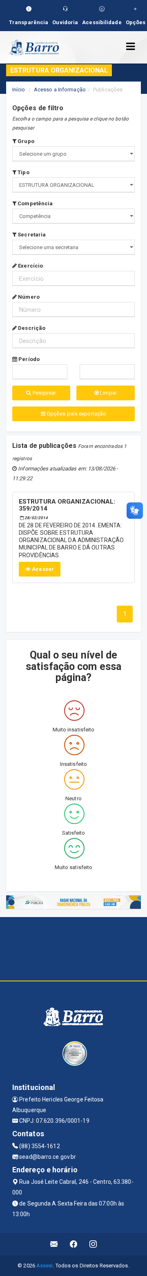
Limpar (108, 393)
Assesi (44, 1265)
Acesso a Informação (60, 89)
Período (28, 359)
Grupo (25, 141)
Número (28, 297)
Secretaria (31, 235)
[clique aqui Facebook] (74, 1244)
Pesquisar (43, 393)
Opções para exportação (75, 414)
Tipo (22, 172)
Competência (34, 203)
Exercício (30, 266)
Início (18, 89)
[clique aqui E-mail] (54, 1244)
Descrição (31, 328)
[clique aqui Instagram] (93, 1244)
